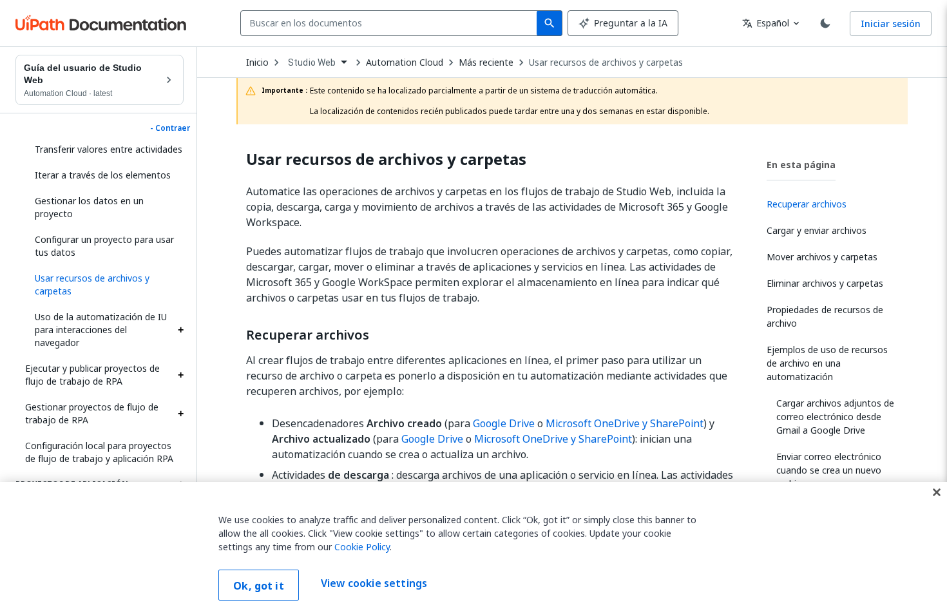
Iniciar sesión (891, 23)
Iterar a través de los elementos (103, 175)
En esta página (801, 164)
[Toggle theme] (825, 23)
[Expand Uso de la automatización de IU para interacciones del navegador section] (180, 330)
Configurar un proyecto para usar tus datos (104, 246)
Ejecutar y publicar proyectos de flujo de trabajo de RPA (92, 374)
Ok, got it (258, 585)
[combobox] (391, 23)
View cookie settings (374, 584)
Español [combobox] (765, 23)
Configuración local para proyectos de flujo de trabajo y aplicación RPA (99, 452)
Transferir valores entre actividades (108, 149)
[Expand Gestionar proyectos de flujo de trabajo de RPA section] (180, 413)
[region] (473, 549)
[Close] (937, 492)
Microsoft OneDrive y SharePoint (624, 423)
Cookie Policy (362, 546)
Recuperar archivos (307, 335)
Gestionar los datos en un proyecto (89, 207)
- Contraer (170, 128)
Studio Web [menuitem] (312, 62)
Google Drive (504, 423)
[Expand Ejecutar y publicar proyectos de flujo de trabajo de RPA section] (180, 375)
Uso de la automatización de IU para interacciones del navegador (101, 329)
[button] (104, 284)
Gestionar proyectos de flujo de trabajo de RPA (91, 413)
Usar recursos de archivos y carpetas (606, 62)
